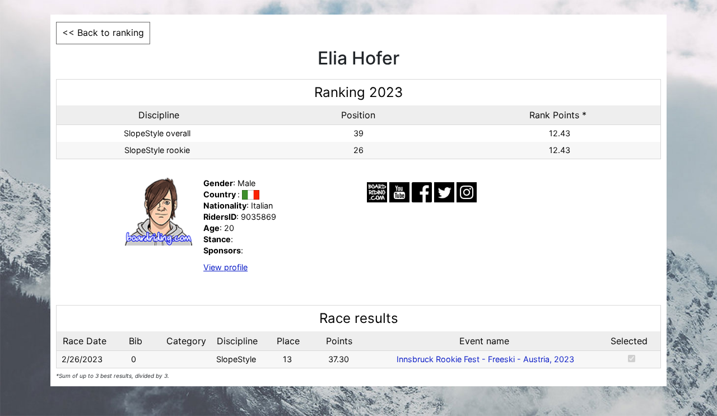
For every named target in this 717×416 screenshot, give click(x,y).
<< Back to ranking (103, 32)
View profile (225, 267)
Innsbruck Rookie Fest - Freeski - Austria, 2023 (485, 359)
